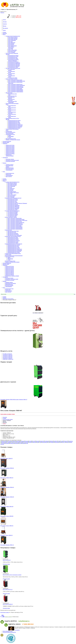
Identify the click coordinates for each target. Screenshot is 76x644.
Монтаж (4, 25)
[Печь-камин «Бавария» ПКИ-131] (3, 543)
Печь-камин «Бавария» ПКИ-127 (20, 399)
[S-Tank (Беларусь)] (61, 441)
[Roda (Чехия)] (58, 441)
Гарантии (5, 23)
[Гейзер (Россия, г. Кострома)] (14, 442)
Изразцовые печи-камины (8, 298)
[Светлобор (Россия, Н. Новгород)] (51, 442)
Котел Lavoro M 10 (6, 560)
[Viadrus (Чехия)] (8, 442)
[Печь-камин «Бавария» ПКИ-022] (3, 467)
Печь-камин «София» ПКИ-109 (6, 506)
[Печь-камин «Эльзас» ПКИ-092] (3, 515)
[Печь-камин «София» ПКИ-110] (3, 476)
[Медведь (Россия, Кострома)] (34, 442)
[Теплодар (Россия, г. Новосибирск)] (2, 443)
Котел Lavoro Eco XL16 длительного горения (12, 574)
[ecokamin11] (3, 408)
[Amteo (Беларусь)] (2, 441)
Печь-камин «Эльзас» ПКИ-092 (6, 516)
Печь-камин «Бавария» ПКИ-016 (7, 399)
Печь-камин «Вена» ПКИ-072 (6, 535)
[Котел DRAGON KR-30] (6, 602)
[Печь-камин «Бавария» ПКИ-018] (3, 495)
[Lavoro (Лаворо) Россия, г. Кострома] (33, 441)
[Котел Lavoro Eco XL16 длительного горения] (5, 572)
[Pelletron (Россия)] (51, 441)
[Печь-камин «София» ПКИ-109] (3, 505)
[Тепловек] (70, 442)
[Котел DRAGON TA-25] (6, 587)
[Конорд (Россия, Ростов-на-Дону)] (25, 442)
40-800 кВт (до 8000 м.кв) (8, 359)
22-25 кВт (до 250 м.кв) (7, 356)
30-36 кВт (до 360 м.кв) (7, 358)
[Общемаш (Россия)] (44, 442)
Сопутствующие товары (8, 419)
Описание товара (6, 564)
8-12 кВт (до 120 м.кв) (7, 353)
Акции (4, 30)
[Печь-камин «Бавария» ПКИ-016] (3, 486)
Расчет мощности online (7, 631)
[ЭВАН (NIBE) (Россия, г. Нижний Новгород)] (26, 443)
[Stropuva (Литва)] (65, 441)
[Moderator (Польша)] (46, 441)
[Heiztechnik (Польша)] (17, 441)
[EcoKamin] (9, 441)
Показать (2, 12)
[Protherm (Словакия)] (55, 441)
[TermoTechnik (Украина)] (3, 442)
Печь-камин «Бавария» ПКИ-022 (7, 468)
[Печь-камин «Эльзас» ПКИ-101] (3, 524)
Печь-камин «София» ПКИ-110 (6, 477)
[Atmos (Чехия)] (5, 441)
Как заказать (5, 28)
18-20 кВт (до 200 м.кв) (7, 355)
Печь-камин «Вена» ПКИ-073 (6, 458)
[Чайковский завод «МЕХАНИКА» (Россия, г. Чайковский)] (23, 443)
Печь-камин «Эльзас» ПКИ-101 (6, 525)
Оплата (4, 19)
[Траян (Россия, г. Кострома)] (19, 443)
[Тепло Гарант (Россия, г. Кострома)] (63, 442)
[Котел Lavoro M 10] (5, 557)
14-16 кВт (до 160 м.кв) (7, 354)
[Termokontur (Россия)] (70, 441)
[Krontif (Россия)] (30, 441)
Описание (5, 417)
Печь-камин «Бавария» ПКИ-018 (7, 496)
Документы (17, 630)
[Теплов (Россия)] (67, 442)
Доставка (5, 21)
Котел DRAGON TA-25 (7, 589)
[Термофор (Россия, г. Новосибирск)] (16, 443)
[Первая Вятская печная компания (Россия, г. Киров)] (48, 442)
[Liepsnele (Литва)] (37, 441)
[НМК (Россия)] (37, 442)
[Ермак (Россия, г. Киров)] (17, 442)
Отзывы (4, 418)
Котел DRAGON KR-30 (8, 604)
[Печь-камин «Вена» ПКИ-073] (3, 457)
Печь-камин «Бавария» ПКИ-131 (7, 544)
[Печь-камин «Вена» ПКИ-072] (3, 534)
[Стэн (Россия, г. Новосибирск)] (60, 442)
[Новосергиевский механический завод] (40, 442)
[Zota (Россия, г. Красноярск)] (11, 442)
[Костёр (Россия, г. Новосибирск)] (30, 442)
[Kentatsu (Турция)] (22, 441)
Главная (4, 296)
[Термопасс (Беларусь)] (11, 443)
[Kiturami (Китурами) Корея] (26, 441)
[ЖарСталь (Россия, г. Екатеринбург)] (20, 442)
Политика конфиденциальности (9, 632)
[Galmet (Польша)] (13, 441)
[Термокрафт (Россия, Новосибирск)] (6, 443)
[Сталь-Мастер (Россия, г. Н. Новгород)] (56, 442)
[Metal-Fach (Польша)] (41, 441)
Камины (4, 297)
